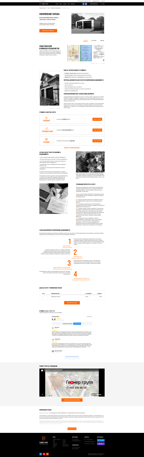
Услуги (57, 3)
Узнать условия (97, 119)
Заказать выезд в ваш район (72, 400)
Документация (65, 444)
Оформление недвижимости (56, 7)
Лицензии (85, 40)
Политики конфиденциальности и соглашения (95, 454)
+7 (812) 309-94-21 (93, 4)
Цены (61, 3)
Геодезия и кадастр (42, 7)
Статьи (63, 443)
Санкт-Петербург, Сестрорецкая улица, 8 (84, 1)
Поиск (103, 3)
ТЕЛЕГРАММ (102, 440)
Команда (102, 40)
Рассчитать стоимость (48, 30)
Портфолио (93, 40)
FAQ (53, 447)
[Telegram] (83, 4)
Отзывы (64, 3)
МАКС (102, 443)
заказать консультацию (90, 443)
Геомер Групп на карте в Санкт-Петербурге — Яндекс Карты (72, 358)
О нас (69, 3)
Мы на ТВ (103, 1)
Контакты (73, 3)
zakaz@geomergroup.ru (96, 1)
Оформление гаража (43, 412)
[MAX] (86, 4)
